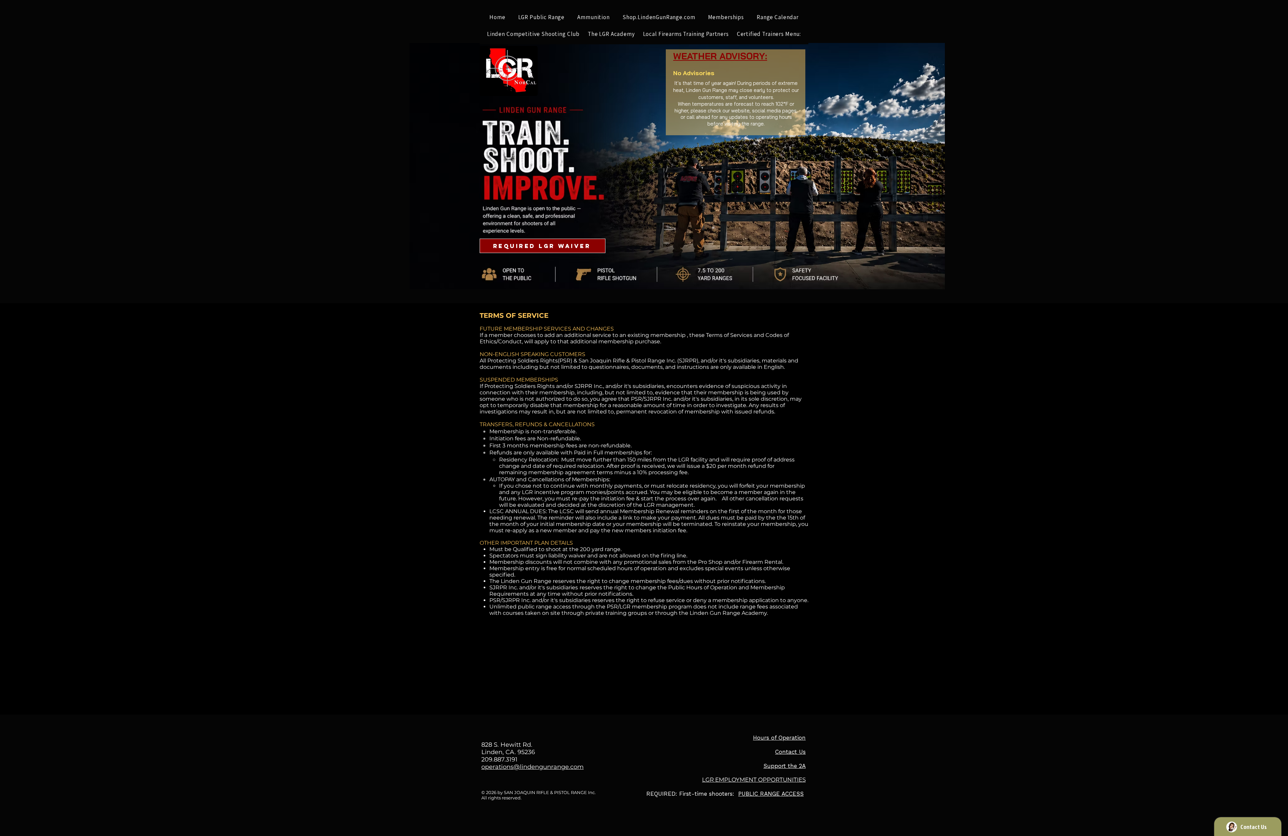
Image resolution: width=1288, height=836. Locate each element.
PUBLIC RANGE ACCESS (771, 793)
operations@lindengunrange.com (532, 767)
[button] (541, 17)
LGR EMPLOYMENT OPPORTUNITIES (754, 779)
